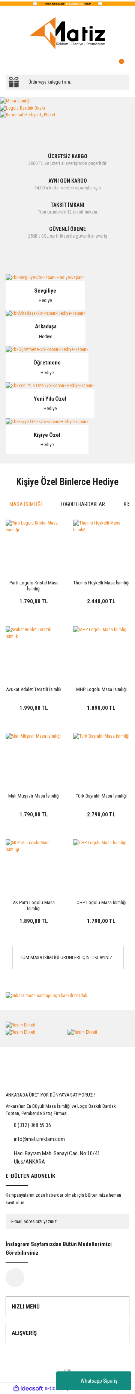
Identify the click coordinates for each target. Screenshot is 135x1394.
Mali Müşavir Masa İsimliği (34, 796)
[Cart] (121, 63)
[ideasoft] (28, 1388)
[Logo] (67, 33)
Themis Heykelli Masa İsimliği (101, 583)
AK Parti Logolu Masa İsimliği (34, 905)
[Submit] (116, 1221)
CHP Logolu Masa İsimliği (101, 902)
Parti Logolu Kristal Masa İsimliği (33, 586)
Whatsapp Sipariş (99, 1381)
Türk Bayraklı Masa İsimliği (101, 796)
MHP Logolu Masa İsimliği (101, 689)
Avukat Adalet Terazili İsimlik (34, 689)
